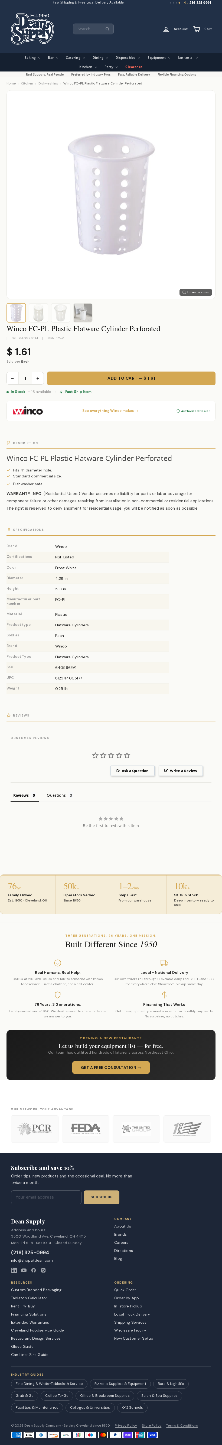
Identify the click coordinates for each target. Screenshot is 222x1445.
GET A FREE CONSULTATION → (111, 1067)
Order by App (126, 1298)
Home (11, 84)
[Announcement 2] (173, 3)
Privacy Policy (126, 1426)
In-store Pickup (128, 1306)
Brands (120, 1234)
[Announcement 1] (170, 3)
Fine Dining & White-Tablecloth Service (49, 1383)
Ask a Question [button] (135, 770)
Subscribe (101, 1197)
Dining (99, 57)
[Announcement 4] (179, 3)
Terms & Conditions (182, 1426)
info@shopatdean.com (32, 1260)
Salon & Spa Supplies (159, 1395)
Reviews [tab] (21, 795)
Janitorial (186, 57)
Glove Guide (22, 1346)
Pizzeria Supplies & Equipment (120, 1383)
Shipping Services (130, 1322)
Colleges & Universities (90, 1407)
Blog (118, 1258)
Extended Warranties (30, 1322)
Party (109, 66)
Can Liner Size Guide (29, 1354)
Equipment (157, 57)
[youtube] (24, 1270)
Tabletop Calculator (29, 1298)
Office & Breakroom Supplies (104, 1395)
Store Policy (151, 1426)
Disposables (126, 57)
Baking (30, 57)
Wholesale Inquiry (130, 1330)
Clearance (134, 66)
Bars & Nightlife (171, 1383)
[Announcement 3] (176, 3)
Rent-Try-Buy (23, 1306)
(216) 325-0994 (30, 1253)
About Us (122, 1226)
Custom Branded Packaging (36, 1289)
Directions (123, 1250)
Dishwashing (48, 84)
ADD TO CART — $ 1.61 (131, 378)
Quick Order (125, 1289)
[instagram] (43, 1270)
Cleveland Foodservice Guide (37, 1330)
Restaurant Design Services (36, 1338)
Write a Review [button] (183, 770)
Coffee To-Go (56, 1395)
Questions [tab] (56, 795)
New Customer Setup (133, 1338)
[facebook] (34, 1270)
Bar (51, 57)
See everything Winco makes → (110, 411)
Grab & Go (25, 1395)
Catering (73, 57)
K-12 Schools (132, 1407)
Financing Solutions (28, 1314)
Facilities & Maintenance (37, 1407)
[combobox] (93, 29)
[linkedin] (14, 1270)
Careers (121, 1242)
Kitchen (86, 66)
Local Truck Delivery (132, 1314)
